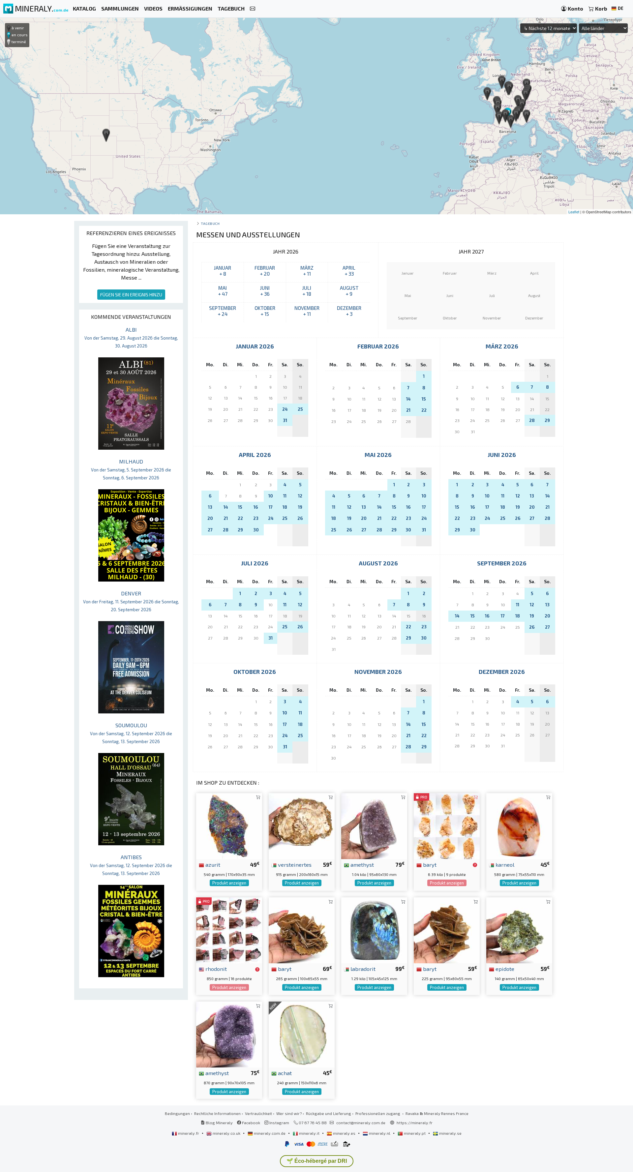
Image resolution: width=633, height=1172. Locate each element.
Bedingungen (177, 1113)
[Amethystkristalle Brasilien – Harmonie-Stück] (374, 825)
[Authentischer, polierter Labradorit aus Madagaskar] (374, 929)
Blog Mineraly (219, 1122)
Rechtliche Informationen (217, 1113)
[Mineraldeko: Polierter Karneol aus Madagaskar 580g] (519, 825)
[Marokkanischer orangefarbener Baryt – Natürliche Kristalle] (447, 825)
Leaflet (573, 211)
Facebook (250, 1122)
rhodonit (215, 968)
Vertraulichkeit (258, 1113)
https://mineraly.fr (415, 1122)
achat (284, 1072)
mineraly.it (309, 1133)
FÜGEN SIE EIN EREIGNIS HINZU (131, 294)
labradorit (362, 968)
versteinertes (294, 864)
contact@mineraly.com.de (360, 1122)
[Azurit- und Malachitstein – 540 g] (229, 825)
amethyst (361, 864)
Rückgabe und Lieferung (328, 1113)
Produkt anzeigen (229, 883)
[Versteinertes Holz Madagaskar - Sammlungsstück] (302, 825)
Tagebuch (210, 223)
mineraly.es (344, 1133)
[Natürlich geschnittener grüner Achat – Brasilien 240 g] (302, 1034)
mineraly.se (450, 1133)
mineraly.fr (188, 1133)
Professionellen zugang (378, 1113)
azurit (212, 864)
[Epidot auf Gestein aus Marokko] (519, 929)
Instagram (278, 1122)
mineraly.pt (415, 1133)
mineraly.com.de (269, 1133)
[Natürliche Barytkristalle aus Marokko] (302, 929)
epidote (504, 968)
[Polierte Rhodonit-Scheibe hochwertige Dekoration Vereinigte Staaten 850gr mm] (229, 929)
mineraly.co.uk (226, 1133)
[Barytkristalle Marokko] (447, 929)
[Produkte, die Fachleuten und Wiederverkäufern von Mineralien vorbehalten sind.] (475, 865)
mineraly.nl (379, 1133)
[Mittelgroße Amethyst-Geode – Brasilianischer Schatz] (229, 1034)
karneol (504, 864)
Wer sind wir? (289, 1113)
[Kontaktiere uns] (252, 9)
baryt (429, 864)
